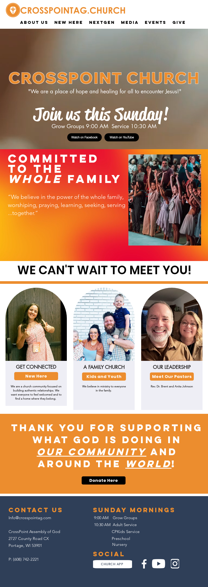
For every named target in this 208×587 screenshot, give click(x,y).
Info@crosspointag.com (30, 517)
